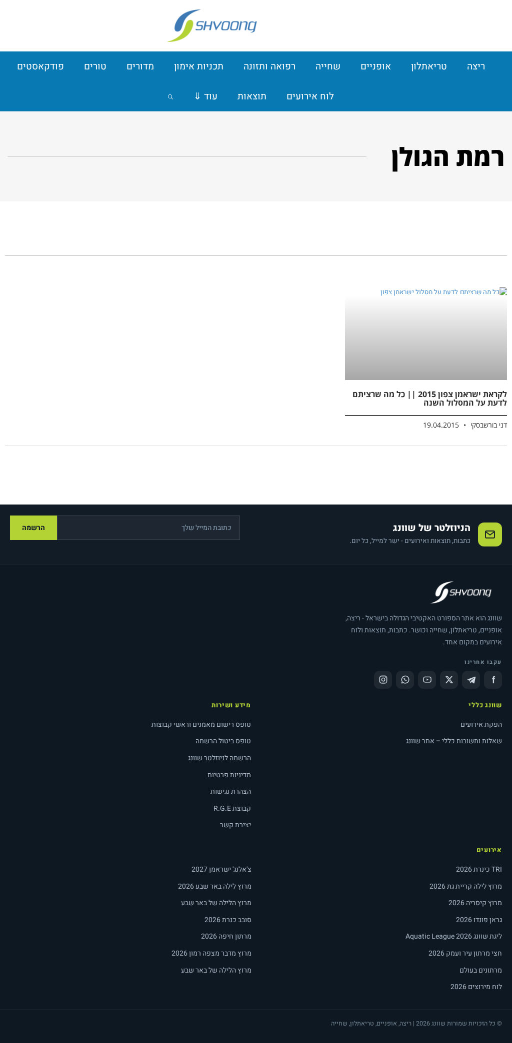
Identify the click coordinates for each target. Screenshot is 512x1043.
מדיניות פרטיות (229, 775)
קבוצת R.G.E (232, 808)
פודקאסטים (40, 66)
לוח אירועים (310, 96)
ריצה (476, 66)
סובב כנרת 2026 (228, 920)
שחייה (328, 66)
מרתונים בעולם (481, 970)
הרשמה (33, 527)
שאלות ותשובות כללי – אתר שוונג (454, 741)
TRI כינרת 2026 (479, 869)
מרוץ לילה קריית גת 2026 (466, 886)
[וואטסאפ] (405, 680)
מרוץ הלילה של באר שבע (216, 903)
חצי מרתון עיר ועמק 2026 (465, 953)
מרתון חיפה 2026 (226, 936)
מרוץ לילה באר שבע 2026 (215, 886)
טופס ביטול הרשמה (223, 741)
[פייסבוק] (493, 680)
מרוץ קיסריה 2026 (475, 903)
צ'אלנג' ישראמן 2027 (222, 869)
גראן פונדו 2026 (479, 920)
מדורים (140, 66)
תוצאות (252, 96)
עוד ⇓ (206, 96)
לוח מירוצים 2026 (476, 987)
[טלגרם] (471, 680)
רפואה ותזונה (270, 66)
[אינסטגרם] (383, 680)
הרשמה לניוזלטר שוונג (219, 758)
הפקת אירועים (481, 724)
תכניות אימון (199, 66)
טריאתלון (429, 66)
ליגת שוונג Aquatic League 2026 (454, 936)
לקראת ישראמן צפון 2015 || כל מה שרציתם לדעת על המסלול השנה (429, 399)
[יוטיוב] (427, 680)
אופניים (375, 66)
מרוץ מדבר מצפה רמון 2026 (212, 953)
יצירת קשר (235, 825)
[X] (449, 680)
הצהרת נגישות (230, 791)
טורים (95, 66)
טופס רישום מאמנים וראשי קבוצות (201, 724)
